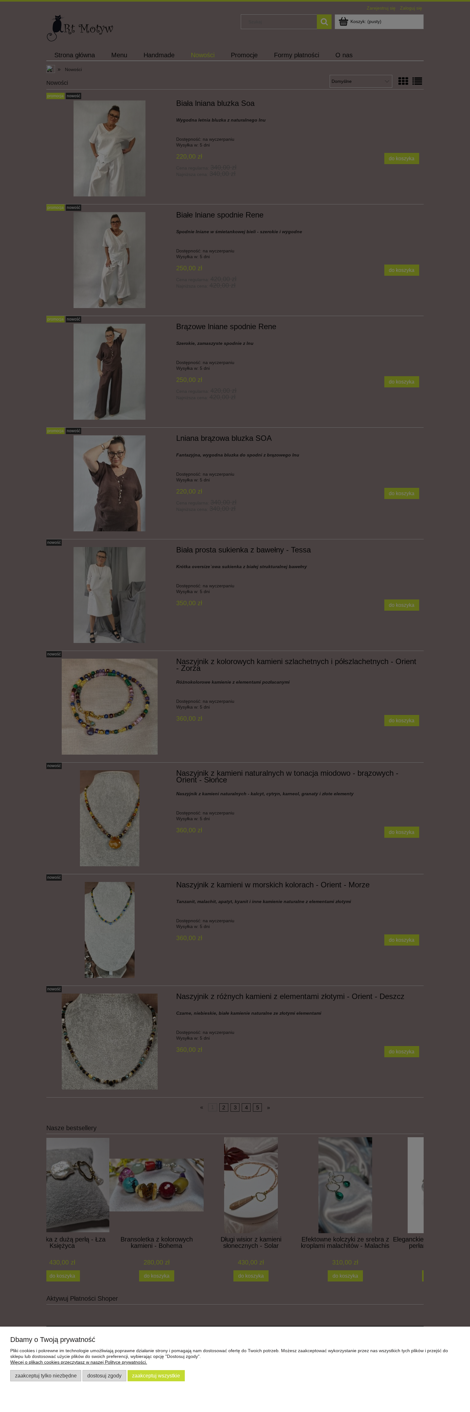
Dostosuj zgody (104, 1375)
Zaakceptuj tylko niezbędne (46, 1375)
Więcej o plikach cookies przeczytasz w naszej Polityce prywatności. (78, 1362)
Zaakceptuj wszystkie (156, 1375)
